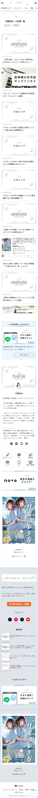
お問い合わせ (19, 792)
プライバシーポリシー (10, 790)
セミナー (7, 25)
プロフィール (18, 8)
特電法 (33, 790)
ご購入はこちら (19, 556)
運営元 (21, 790)
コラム (26, 8)
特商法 (27, 790)
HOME (20, 786)
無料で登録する (24, 355)
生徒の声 (16, 25)
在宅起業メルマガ (6, 8)
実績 (31, 8)
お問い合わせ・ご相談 (20, 604)
